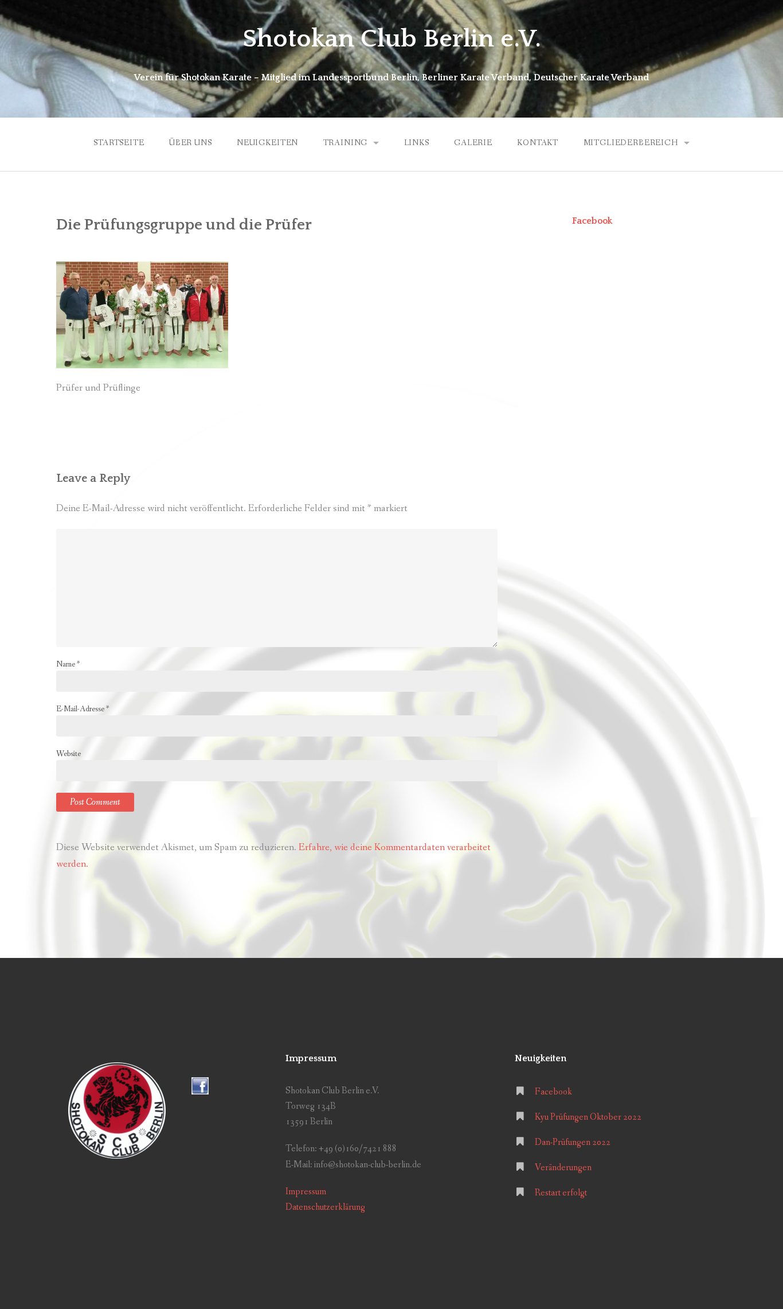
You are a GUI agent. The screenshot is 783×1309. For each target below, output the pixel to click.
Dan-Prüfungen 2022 (572, 1142)
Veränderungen (563, 1168)
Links (416, 143)
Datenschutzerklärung (325, 1207)
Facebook (592, 221)
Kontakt (537, 143)
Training (345, 143)
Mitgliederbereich (631, 143)
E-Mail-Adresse (82, 709)
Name (68, 664)
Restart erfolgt (561, 1193)
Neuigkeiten (267, 143)
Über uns (190, 143)
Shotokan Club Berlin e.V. (391, 39)
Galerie (473, 143)
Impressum (305, 1192)
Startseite (118, 143)
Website (68, 754)
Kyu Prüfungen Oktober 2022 (588, 1117)
